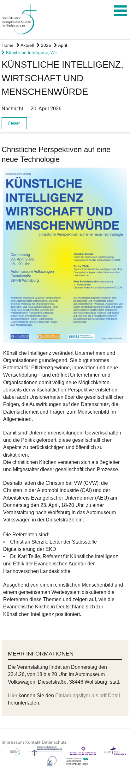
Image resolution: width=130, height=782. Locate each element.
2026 (45, 45)
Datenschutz (54, 742)
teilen (15, 123)
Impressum (13, 742)
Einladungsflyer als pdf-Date (87, 695)
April (62, 45)
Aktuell (27, 45)
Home (8, 45)
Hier (13, 695)
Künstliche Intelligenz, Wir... (33, 52)
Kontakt (32, 742)
